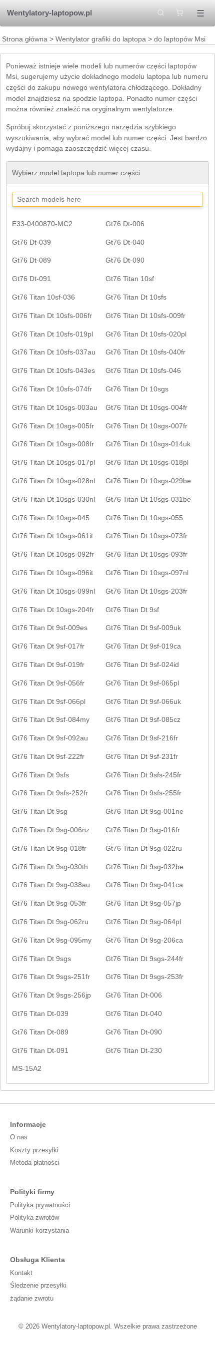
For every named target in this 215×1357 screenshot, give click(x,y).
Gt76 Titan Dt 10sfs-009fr (146, 316)
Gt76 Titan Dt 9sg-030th (50, 867)
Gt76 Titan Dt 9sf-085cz (143, 719)
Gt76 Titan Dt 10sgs (137, 389)
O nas (19, 1137)
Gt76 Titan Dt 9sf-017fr (48, 646)
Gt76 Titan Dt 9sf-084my (51, 719)
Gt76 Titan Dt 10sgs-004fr (147, 407)
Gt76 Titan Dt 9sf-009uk (143, 628)
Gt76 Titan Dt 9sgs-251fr (51, 977)
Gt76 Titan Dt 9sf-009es (50, 628)
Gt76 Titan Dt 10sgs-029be (148, 481)
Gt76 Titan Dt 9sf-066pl (49, 701)
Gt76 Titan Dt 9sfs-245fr (144, 775)
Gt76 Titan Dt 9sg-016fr (143, 830)
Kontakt (21, 1273)
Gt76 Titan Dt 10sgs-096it (52, 573)
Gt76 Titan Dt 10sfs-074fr (52, 389)
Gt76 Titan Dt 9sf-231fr (142, 756)
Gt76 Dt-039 (31, 242)
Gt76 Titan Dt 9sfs (40, 775)
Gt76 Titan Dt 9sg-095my (52, 940)
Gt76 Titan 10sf (130, 279)
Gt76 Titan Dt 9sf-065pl (142, 683)
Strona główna (25, 39)
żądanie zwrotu (32, 1298)
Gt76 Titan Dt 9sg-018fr (49, 848)
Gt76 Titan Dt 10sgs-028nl (53, 481)
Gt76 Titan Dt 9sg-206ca (144, 940)
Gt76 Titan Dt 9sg (40, 811)
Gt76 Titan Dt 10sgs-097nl (147, 573)
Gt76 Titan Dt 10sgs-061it (52, 536)
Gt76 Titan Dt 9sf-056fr (48, 683)
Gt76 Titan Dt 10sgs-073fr (147, 536)
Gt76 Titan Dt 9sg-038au (51, 885)
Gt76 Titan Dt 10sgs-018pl (147, 462)
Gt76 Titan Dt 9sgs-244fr (145, 959)
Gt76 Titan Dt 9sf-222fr (48, 756)
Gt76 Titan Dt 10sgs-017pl (53, 462)
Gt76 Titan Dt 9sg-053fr (49, 903)
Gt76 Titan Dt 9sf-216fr (142, 738)
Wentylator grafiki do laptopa (101, 39)
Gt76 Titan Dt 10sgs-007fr (147, 426)
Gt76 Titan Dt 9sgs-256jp (51, 995)
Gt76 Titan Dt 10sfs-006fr (52, 316)
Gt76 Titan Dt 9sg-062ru (50, 922)
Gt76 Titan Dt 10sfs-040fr (146, 352)
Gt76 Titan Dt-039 (40, 1014)
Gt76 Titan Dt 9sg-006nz (51, 830)
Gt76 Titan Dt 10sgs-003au (55, 407)
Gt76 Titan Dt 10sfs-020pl (146, 334)
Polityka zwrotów (34, 1217)
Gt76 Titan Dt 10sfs (136, 297)
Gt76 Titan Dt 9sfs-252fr (50, 793)
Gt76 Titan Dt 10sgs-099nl (53, 591)
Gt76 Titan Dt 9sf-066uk (143, 701)
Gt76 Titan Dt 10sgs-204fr (53, 610)
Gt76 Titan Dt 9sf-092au (50, 738)
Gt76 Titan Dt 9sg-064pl (143, 922)
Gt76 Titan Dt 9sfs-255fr (144, 793)
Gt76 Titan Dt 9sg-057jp (143, 903)
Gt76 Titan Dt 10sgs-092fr (53, 554)
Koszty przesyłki (34, 1150)
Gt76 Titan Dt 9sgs (41, 959)
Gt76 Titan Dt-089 (40, 1032)
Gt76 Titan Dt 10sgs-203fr (147, 591)
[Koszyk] (179, 13)
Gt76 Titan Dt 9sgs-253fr (145, 977)
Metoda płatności (35, 1162)
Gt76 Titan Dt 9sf (132, 610)
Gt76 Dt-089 (31, 260)
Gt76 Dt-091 (31, 279)
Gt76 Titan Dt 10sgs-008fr (53, 444)
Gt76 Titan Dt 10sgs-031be (148, 499)
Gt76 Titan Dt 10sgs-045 (51, 518)
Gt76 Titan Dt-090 (134, 1032)
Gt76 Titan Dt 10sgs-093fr (147, 554)
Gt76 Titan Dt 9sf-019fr (48, 665)
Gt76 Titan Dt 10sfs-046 (143, 370)
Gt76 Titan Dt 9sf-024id (142, 665)
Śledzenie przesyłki (38, 1285)
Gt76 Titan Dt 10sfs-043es (53, 370)
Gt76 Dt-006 (125, 224)
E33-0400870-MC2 (42, 224)
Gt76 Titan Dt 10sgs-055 (144, 518)
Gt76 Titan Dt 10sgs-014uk (148, 444)
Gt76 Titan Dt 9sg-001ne (145, 811)
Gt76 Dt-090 (125, 260)
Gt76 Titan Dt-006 (134, 995)
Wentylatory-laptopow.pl (49, 12)
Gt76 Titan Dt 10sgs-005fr (53, 426)
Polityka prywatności (40, 1205)
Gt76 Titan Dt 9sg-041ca (144, 885)
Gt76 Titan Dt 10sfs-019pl (52, 334)
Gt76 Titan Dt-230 (134, 1050)
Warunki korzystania (39, 1230)
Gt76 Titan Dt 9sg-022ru (144, 848)
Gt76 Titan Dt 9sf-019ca (143, 646)
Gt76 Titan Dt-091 (40, 1050)
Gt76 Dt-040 (125, 242)
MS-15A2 (27, 1068)
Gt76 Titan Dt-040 (134, 1014)
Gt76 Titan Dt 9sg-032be (145, 867)
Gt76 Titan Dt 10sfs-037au (54, 352)
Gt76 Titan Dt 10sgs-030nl (53, 499)
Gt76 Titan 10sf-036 (43, 297)
